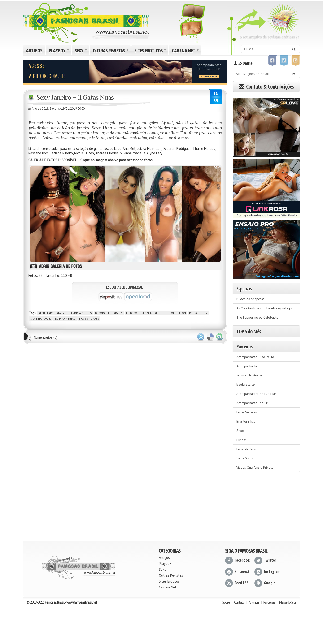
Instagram (272, 571)
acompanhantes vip (250, 375)
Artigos (34, 50)
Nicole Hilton (176, 313)
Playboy (59, 51)
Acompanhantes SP (249, 366)
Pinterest (242, 571)
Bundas (241, 440)
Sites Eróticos (150, 51)
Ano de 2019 (40, 109)
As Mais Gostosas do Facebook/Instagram (265, 308)
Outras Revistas (111, 51)
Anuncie (254, 602)
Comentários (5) (45, 337)
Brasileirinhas (245, 421)
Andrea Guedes (81, 313)
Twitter (200, 337)
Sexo (240, 430)
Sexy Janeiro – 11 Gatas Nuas (75, 97)
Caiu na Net (186, 51)
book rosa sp (245, 384)
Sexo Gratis (244, 458)
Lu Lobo (131, 313)
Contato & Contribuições (269, 86)
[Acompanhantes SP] (266, 125)
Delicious (210, 337)
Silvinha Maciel (40, 318)
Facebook (242, 560)
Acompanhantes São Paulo (255, 357)
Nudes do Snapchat (250, 299)
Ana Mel (62, 313)
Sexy (81, 51)
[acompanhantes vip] (125, 71)
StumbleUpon (219, 337)
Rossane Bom (198, 313)
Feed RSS (242, 582)
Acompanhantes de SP (252, 403)
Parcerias (269, 602)
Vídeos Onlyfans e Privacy (254, 467)
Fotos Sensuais (247, 412)
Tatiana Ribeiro (65, 318)
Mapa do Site (287, 602)
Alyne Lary (46, 313)
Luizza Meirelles (151, 313)
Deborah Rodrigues (109, 313)
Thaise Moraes (89, 318)
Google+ (270, 582)
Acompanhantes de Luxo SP (256, 394)
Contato (239, 602)
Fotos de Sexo (246, 449)
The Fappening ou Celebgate (257, 317)
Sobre (226, 602)
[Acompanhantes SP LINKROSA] (266, 186)
